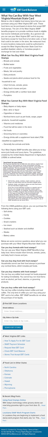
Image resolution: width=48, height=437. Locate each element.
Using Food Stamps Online (14, 400)
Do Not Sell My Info (7, 432)
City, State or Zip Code (11, 317)
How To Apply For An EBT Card (17, 340)
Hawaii (7, 381)
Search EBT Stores (13, 327)
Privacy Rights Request (24, 432)
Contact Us (12, 429)
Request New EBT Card (14, 347)
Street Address (8, 308)
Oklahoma (8, 370)
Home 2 (4, 429)
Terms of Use (32, 429)
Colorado (8, 377)
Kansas (7, 374)
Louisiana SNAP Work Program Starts (19, 413)
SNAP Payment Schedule (14, 344)
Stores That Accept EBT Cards (16, 354)
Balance (27, 10)
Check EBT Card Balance (14, 351)
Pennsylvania (9, 388)
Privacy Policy (22, 429)
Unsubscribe (37, 432)
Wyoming (8, 384)
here (46, 5)
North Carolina (10, 367)
